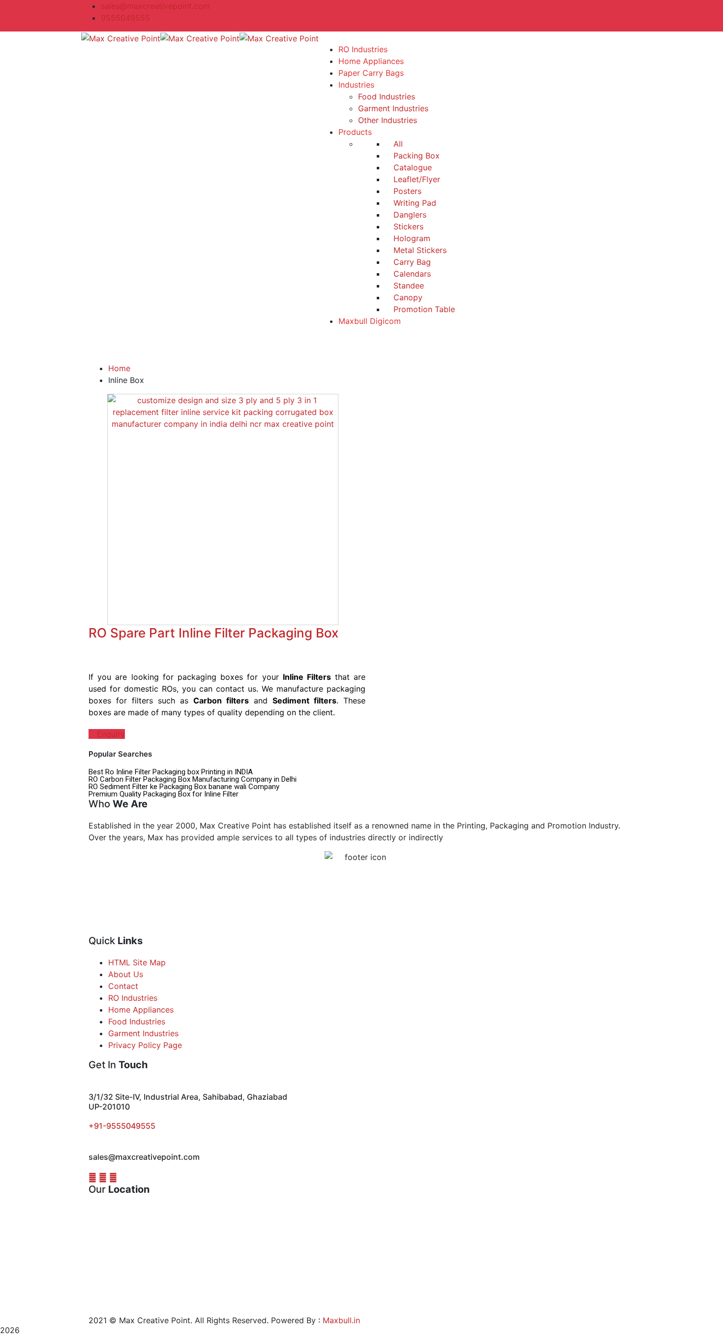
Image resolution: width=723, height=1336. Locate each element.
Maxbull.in (341, 1320)
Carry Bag (411, 262)
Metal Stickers (419, 250)
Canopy (406, 297)
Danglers (408, 215)
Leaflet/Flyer (415, 179)
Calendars (411, 274)
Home (119, 368)
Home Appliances (141, 1010)
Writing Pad (413, 203)
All (397, 144)
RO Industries (132, 998)
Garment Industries (143, 1033)
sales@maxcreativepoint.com (155, 6)
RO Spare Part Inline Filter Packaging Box (213, 632)
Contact (123, 986)
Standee (407, 285)
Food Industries (136, 1021)
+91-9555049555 (122, 1126)
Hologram (410, 238)
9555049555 (125, 18)
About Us (125, 974)
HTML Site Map (137, 962)
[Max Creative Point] (120, 37)
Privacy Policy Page (145, 1045)
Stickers (407, 226)
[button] (107, 734)
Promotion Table (423, 309)
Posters (406, 191)
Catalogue (411, 167)
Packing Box (415, 155)
